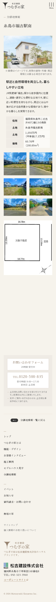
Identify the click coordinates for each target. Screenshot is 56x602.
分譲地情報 (13, 17)
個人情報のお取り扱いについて (20, 530)
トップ (7, 436)
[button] (51, 5)
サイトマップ (11, 525)
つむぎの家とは (12, 443)
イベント (9, 489)
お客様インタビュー (15, 455)
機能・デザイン (12, 449)
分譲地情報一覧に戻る (32, 420)
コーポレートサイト (15, 580)
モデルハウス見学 (14, 468)
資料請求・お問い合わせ (17, 502)
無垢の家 (9, 514)
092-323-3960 (19, 575)
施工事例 (9, 462)
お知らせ (9, 496)
